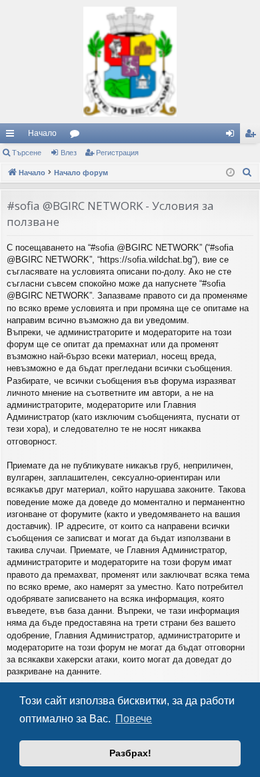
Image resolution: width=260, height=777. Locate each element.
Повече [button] (133, 718)
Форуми (77, 136)
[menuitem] (247, 172)
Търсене (26, 153)
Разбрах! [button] (130, 753)
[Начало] (130, 61)
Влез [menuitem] (232, 136)
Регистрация (117, 153)
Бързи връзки (12, 136)
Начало (42, 133)
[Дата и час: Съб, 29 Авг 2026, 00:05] (230, 173)
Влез (69, 153)
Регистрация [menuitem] (252, 136)
